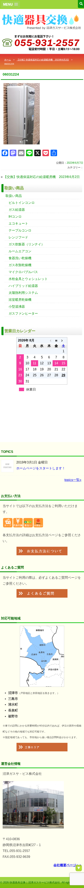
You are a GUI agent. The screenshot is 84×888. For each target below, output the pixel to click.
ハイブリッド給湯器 (23, 286)
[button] (10, 4)
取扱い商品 (14, 196)
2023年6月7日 (75, 162)
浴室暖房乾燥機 (20, 299)
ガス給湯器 (17, 209)
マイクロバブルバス (23, 272)
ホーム (7, 59)
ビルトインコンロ (22, 202)
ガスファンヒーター (23, 313)
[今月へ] (56, 340)
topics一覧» (72, 480)
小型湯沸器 (17, 306)
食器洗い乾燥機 (20, 258)
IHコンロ (15, 216)
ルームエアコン (20, 251)
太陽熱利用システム (23, 292)
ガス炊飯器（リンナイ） (26, 244)
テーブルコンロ (20, 230)
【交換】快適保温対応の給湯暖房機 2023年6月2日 (43, 59)
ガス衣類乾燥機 (20, 265)
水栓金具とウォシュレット (28, 279)
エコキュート (18, 223)
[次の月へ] (63, 340)
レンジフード (18, 237)
